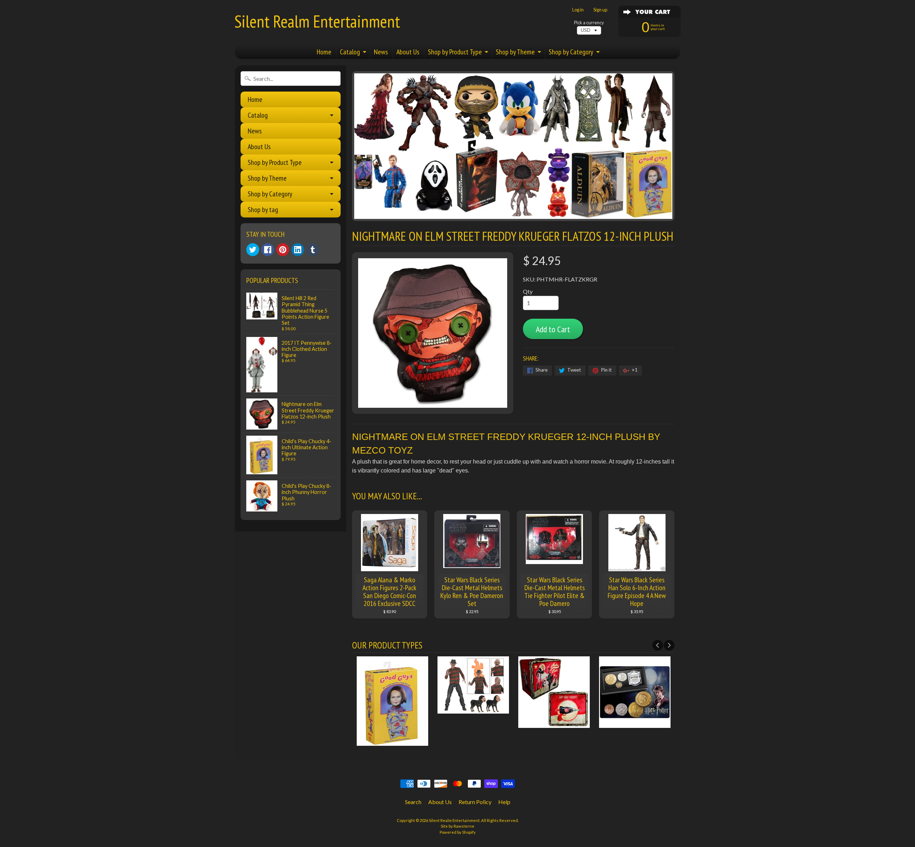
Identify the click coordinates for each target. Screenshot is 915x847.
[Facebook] (267, 249)
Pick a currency (589, 22)
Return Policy (475, 801)
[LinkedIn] (297, 249)
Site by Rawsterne (457, 826)
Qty (528, 291)
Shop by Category (571, 52)
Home (324, 52)
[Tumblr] (312, 249)
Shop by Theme (515, 52)
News (381, 52)
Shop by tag (263, 209)
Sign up (600, 10)
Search (413, 801)
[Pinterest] (282, 249)
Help (504, 801)
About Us (407, 52)
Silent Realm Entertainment (317, 21)
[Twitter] (252, 249)
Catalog (350, 52)
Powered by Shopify (458, 832)
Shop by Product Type (455, 52)
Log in (578, 10)
